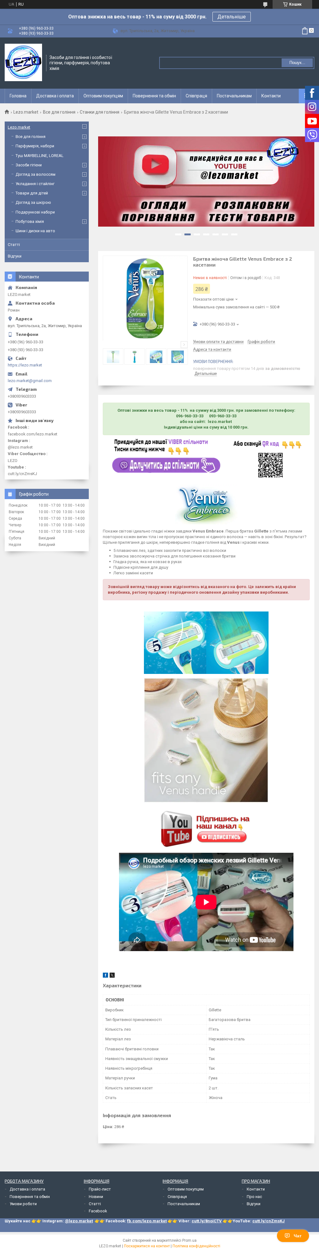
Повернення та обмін (154, 95)
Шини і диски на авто (35, 230)
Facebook (98, 1211)
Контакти (271, 95)
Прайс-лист (100, 1189)
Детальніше (231, 17)
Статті (14, 244)
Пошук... (297, 62)
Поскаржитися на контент (147, 1246)
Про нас (254, 1196)
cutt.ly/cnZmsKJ (268, 1221)
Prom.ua (189, 1240)
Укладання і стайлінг (35, 183)
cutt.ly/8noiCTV (207, 1221)
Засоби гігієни (29, 165)
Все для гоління (59, 112)
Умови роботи (23, 1203)
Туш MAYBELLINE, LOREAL (40, 155)
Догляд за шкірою (33, 202)
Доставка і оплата (55, 95)
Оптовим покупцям (103, 95)
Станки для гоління (99, 112)
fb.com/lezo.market (147, 1221)
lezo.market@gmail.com (30, 380)
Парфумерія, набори (35, 146)
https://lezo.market (25, 365)
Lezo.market (25, 112)
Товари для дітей (32, 193)
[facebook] (105, 976)
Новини (96, 1196)
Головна (18, 95)
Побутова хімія (30, 221)
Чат (298, 1235)
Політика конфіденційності (196, 1246)
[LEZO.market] (23, 62)
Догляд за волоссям (35, 174)
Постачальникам (234, 95)
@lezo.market (79, 1221)
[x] (112, 976)
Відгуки (14, 256)
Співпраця (196, 95)
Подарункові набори (35, 212)
